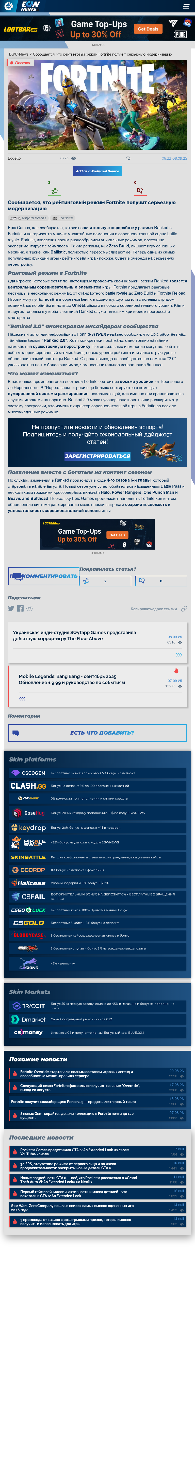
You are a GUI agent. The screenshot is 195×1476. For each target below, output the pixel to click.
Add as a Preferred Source (97, 171)
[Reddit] (29, 609)
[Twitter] (11, 609)
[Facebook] (20, 609)
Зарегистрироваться (97, 456)
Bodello (14, 158)
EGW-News (18, 54)
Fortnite (65, 218)
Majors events (34, 218)
